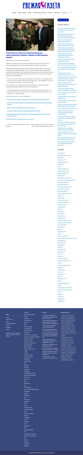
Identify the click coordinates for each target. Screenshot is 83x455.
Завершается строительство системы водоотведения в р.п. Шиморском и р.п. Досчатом (67, 118)
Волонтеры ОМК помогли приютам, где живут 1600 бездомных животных (67, 138)
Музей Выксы (61, 231)
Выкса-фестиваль (62, 173)
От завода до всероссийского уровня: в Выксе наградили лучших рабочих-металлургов (28, 99)
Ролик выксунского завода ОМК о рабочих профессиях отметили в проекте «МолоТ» (65, 112)
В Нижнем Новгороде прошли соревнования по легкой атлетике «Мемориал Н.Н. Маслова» (65, 55)
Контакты (65, 12)
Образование (61, 240)
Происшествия (64, 352)
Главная (14, 12)
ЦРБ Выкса (69, 357)
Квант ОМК (60, 213)
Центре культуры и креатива (64, 289)
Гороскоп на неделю (62, 200)
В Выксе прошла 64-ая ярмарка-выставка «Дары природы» (21, 107)
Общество (31, 119)
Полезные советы (62, 258)
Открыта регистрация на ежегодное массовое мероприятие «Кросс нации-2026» (66, 143)
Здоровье (60, 211)
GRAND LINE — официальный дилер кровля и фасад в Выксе (66, 60)
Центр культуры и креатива (64, 287)
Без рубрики (60, 159)
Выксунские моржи (62, 184)
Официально (60, 251)
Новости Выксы (22, 12)
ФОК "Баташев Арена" (63, 283)
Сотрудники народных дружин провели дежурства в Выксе (67, 101)
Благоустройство (62, 162)
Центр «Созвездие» (65, 359)
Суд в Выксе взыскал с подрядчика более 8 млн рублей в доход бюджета (66, 64)
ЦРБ (59, 292)
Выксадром (60, 175)
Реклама (49, 12)
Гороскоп (60, 198)
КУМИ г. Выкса (61, 224)
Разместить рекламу (63, 19)
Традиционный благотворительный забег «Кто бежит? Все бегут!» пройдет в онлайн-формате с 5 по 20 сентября (67, 78)
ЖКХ (59, 209)
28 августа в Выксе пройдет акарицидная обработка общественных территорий (67, 105)
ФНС (59, 281)
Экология (60, 296)
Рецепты (60, 272)
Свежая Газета (41, 452)
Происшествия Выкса (63, 260)
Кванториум (60, 216)
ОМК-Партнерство (64, 342)
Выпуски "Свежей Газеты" (64, 193)
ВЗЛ (58, 166)
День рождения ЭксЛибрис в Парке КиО (67, 108)
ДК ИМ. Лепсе (61, 204)
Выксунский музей (62, 189)
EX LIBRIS (60, 153)
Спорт (59, 276)
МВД (59, 229)
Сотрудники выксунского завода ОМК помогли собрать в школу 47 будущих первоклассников (66, 124)
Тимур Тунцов (61, 278)
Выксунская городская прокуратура (66, 180)
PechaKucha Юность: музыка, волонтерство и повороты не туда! (66, 73)
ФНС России (64, 357)
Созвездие (60, 274)
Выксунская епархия (62, 182)
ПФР (59, 263)
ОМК (59, 247)
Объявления (57, 12)
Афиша (30, 12)
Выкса (63, 323)
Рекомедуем (61, 269)
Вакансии (60, 164)
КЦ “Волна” (60, 227)
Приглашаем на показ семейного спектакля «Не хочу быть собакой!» (66, 128)
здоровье (71, 359)
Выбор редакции (61, 171)
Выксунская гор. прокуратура (64, 177)
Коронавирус (61, 218)
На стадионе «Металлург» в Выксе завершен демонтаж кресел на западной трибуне (67, 133)
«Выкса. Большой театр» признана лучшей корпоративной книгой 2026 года (67, 89)
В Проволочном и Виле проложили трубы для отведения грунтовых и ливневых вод (67, 69)
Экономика (60, 298)
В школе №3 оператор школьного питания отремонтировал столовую (23, 110)
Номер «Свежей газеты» (65, 340)
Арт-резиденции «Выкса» (63, 155)
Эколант (59, 294)
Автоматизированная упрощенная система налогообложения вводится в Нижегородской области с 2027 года (66, 49)
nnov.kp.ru (13, 96)
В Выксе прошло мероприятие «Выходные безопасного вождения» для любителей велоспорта (67, 84)
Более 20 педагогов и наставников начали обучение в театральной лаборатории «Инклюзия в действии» (66, 36)
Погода (59, 256)
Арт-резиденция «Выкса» (70, 318)
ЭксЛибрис (60, 301)
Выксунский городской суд (64, 186)
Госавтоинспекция (62, 202)
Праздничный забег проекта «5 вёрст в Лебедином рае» (67, 97)
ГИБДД (59, 195)
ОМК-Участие (61, 249)
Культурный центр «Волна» (64, 220)
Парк (59, 254)
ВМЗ (73, 320)
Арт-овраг (63, 318)
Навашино (63, 335)
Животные (66, 330)
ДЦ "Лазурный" (61, 207)
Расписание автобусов (39, 12)
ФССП (59, 285)
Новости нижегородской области (21, 119)
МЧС (59, 233)
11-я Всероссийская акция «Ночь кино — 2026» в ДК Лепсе (67, 93)
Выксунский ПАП (62, 191)
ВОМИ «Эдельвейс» (62, 168)
